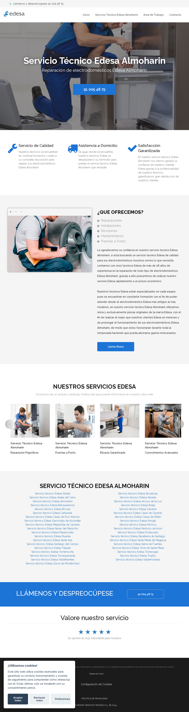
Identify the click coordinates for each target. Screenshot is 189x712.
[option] (94, 75)
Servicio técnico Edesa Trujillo (138, 555)
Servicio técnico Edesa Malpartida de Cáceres (52, 524)
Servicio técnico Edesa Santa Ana (52, 540)
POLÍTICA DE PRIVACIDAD (94, 698)
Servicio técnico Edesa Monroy (138, 524)
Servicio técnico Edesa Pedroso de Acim (138, 528)
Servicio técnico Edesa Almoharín (53, 501)
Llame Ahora (116, 346)
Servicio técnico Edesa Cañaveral (52, 512)
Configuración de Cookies (96, 684)
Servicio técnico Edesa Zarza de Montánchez (53, 563)
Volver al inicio (96, 673)
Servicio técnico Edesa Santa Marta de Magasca (138, 540)
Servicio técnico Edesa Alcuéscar (138, 493)
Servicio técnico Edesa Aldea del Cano (53, 497)
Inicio (86, 14)
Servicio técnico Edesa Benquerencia (52, 505)
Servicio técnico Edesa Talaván (52, 547)
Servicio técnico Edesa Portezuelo (138, 532)
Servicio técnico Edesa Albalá (52, 493)
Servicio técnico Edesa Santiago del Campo (53, 544)
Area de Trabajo (153, 14)
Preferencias (62, 698)
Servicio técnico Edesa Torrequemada (52, 555)
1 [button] (10, 212)
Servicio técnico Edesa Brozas (53, 509)
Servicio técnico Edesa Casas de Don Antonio (52, 516)
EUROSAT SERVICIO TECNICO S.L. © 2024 (96, 705)
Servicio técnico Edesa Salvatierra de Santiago (138, 536)
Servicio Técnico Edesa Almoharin (116, 14)
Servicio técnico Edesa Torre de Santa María (138, 547)
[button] (10, 424)
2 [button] (16, 212)
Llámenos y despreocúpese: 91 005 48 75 (37, 3)
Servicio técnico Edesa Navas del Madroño (52, 528)
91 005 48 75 (145, 594)
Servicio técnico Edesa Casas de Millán (138, 516)
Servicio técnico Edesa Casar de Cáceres (138, 512)
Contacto (175, 14)
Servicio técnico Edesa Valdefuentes (52, 559)
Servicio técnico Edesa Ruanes (52, 536)
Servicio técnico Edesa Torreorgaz (137, 551)
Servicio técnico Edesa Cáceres (138, 509)
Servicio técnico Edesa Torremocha (52, 551)
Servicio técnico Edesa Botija (138, 505)
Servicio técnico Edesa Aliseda (138, 497)
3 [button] (21, 212)
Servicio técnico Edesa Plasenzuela (52, 532)
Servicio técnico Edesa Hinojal (138, 520)
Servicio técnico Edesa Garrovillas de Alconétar (52, 520)
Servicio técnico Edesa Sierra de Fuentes (138, 544)
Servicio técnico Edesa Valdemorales (138, 559)
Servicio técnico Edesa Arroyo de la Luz (138, 501)
